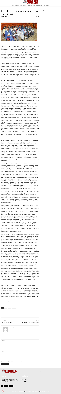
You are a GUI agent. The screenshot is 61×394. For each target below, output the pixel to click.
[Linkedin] (7, 386)
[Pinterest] (8, 19)
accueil (6, 307)
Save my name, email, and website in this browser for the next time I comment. (18, 361)
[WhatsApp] (11, 19)
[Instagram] (5, 386)
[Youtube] (12, 386)
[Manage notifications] (3, 391)
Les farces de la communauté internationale (30, 322)
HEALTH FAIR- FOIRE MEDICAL (7, 322)
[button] (3, 2)
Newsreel (13, 307)
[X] (5, 19)
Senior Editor (4, 16)
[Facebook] (2, 19)
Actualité (9, 307)
